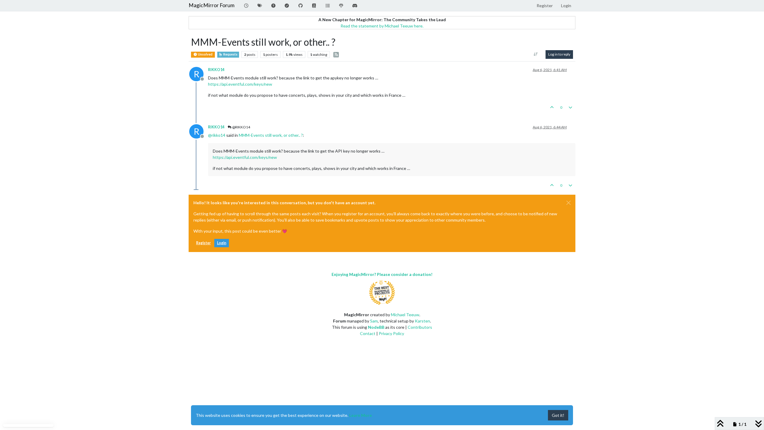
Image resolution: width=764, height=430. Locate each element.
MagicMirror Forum (212, 5)
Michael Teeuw (405, 314)
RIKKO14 (216, 69)
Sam (374, 320)
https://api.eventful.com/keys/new (240, 84)
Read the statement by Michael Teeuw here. (382, 25)
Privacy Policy (391, 333)
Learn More (360, 415)
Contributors (420, 327)
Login (221, 243)
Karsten (422, 320)
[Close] (568, 203)
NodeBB (376, 327)
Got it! (558, 415)
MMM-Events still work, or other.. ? (271, 135)
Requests (230, 54)
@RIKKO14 (241, 127)
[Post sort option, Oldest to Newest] (536, 54)
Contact (367, 333)
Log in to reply (559, 54)
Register (203, 243)
